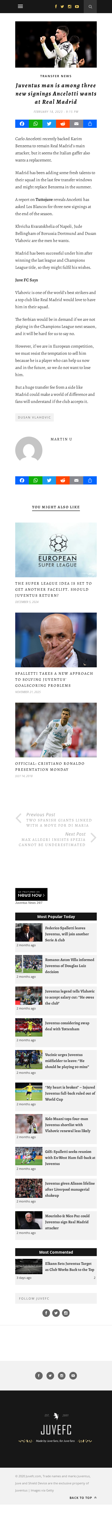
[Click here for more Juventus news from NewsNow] (31, 894)
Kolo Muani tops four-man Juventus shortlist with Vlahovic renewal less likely (68, 1124)
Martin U (62, 439)
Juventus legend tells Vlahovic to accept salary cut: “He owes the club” (70, 997)
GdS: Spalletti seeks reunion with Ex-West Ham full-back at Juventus (70, 1157)
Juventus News (25, 902)
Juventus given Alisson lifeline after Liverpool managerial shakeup (70, 1189)
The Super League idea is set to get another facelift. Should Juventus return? (53, 589)
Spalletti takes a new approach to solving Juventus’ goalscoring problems (54, 679)
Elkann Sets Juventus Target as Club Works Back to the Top (69, 1266)
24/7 (39, 902)
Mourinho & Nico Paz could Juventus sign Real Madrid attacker (67, 1222)
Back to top (81, 1498)
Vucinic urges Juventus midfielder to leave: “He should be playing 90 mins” (67, 1060)
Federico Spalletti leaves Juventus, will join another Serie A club (67, 934)
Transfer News (56, 76)
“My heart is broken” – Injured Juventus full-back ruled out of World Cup (70, 1093)
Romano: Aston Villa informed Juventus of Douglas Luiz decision (69, 965)
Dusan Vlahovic (34, 417)
